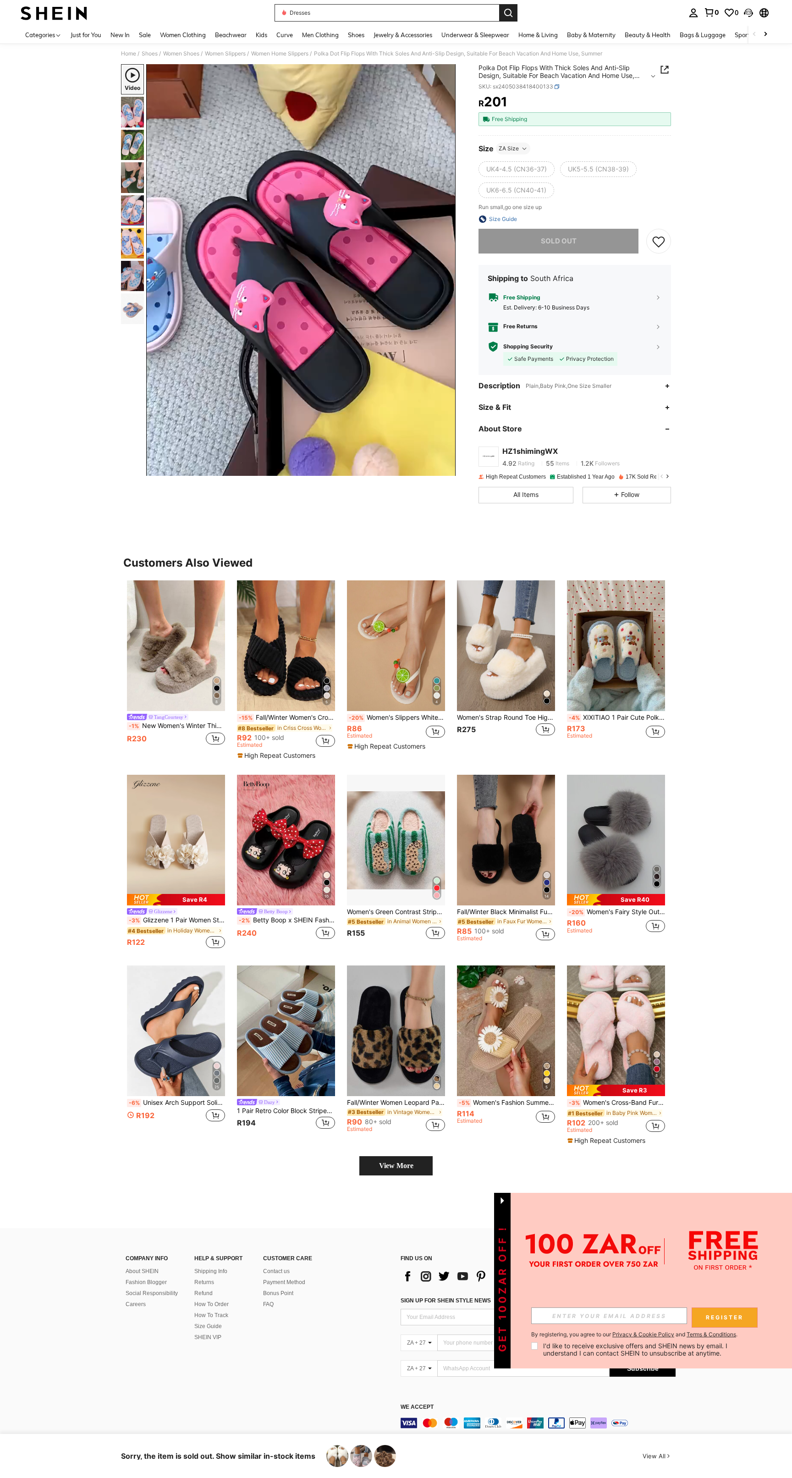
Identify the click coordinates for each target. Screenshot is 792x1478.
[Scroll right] (765, 35)
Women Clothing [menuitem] (183, 35)
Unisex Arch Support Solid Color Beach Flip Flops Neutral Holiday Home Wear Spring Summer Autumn (177, 1102)
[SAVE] (658, 241)
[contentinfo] (538, 1422)
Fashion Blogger (146, 1282)
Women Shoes (181, 53)
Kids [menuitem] (261, 35)
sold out (559, 241)
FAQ (268, 1304)
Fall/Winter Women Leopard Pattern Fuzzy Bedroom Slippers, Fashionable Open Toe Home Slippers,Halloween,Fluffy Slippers (396, 1102)
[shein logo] (54, 13)
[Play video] (301, 270)
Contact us (276, 1271)
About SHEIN (142, 1271)
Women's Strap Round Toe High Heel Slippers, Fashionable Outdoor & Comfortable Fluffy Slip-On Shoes (506, 717)
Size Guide (208, 1326)
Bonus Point (278, 1293)
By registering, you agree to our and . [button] (634, 1334)
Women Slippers (225, 53)
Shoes (150, 53)
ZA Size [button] (509, 148)
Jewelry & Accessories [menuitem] (403, 35)
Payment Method (284, 1282)
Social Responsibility (152, 1293)
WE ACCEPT (417, 1407)
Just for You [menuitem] (86, 35)
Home (128, 53)
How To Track (211, 1315)
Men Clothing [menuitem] (320, 35)
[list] (474, 1276)
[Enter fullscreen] (446, 468)
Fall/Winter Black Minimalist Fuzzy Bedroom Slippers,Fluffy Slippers (506, 911)
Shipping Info (210, 1271)
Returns (204, 1282)
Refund (203, 1293)
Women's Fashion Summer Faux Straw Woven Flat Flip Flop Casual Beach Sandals (507, 1102)
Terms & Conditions (711, 1334)
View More (396, 1165)
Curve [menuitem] (284, 35)
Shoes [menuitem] (356, 35)
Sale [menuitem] (145, 35)
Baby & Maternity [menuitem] (591, 35)
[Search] (508, 13)
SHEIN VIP (207, 1337)
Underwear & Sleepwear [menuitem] (475, 35)
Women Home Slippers (279, 53)
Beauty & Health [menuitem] (648, 35)
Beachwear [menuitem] (231, 35)
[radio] (516, 169)
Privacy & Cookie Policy (643, 1334)
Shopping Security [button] (528, 346)
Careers (136, 1304)
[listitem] (176, 668)
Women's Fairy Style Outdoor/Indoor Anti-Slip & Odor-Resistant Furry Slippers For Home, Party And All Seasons (617, 911)
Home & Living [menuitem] (538, 35)
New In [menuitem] (120, 35)
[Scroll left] (754, 35)
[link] (711, 12)
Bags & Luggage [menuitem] (703, 35)
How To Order (211, 1304)
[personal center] (693, 12)
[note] (277, 755)
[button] (748, 12)
